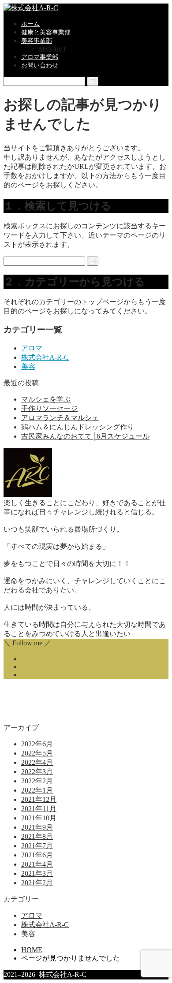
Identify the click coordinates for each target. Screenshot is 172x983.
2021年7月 (37, 845)
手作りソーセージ (49, 408)
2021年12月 (38, 799)
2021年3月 (37, 873)
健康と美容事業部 (46, 32)
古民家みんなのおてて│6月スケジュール (85, 436)
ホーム (30, 24)
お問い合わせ (39, 65)
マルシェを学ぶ (46, 399)
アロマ (31, 348)
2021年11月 (38, 808)
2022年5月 (37, 753)
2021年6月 (37, 855)
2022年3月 (37, 771)
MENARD (52, 49)
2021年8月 (37, 836)
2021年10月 (38, 818)
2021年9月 (37, 827)
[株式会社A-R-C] (31, 7)
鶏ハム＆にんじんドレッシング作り (77, 427)
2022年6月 (37, 744)
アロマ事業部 (39, 57)
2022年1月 (37, 790)
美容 (28, 366)
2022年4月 (37, 762)
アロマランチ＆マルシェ (60, 417)
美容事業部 (36, 40)
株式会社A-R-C (45, 357)
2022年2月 (37, 781)
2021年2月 (37, 882)
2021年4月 (37, 864)
